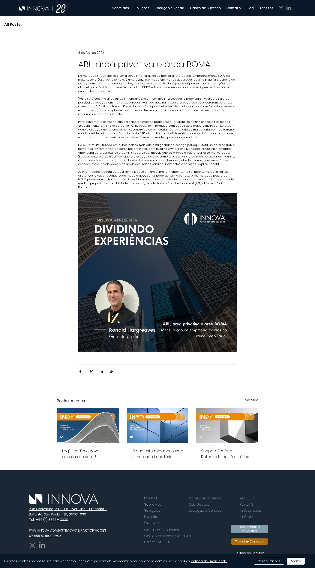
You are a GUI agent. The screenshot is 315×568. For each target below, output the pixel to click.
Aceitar (295, 561)
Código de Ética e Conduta (167, 536)
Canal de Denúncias (161, 530)
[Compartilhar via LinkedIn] (101, 371)
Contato (151, 522)
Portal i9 (246, 504)
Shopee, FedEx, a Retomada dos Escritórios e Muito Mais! (227, 454)
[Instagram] (281, 8)
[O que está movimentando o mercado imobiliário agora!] (158, 425)
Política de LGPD (157, 542)
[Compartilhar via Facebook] (80, 371)
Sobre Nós (152, 504)
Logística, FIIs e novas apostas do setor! (81, 453)
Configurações (269, 561)
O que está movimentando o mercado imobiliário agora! (157, 454)
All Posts (12, 24)
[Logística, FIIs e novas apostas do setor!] (88, 425)
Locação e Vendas (205, 510)
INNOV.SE (151, 498)
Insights (150, 516)
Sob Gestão (199, 504)
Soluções (152, 510)
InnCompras (250, 510)
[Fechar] (309, 561)
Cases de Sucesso (205, 498)
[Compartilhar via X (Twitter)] (91, 371)
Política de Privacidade (209, 561)
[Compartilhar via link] (112, 371)
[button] (266, 8)
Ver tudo (251, 400)
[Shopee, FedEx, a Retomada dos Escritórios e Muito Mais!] (227, 425)
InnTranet (248, 516)
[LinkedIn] (289, 8)
